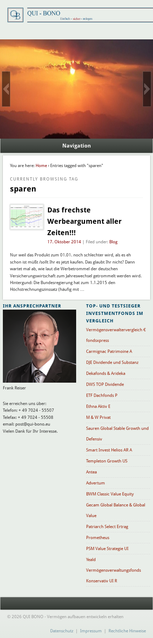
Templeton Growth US (106, 461)
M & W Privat (98, 417)
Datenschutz (61, 630)
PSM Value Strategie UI (107, 548)
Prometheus (97, 537)
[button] (6, 89)
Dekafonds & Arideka (105, 373)
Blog (113, 241)
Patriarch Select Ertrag (107, 526)
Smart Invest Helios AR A (109, 450)
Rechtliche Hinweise (127, 630)
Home (41, 165)
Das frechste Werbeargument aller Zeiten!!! (84, 221)
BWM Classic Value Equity (110, 494)
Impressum (91, 630)
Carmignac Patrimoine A (109, 351)
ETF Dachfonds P (101, 395)
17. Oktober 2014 (64, 241)
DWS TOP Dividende (105, 384)
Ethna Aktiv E (98, 406)
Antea (91, 472)
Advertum (95, 483)
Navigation (76, 146)
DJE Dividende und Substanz (112, 362)
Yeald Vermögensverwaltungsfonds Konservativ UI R (113, 570)
